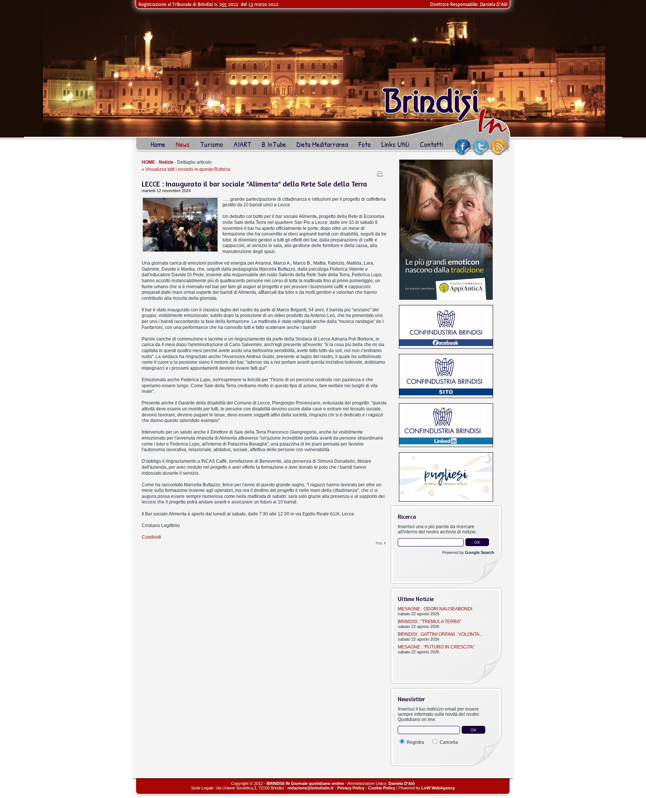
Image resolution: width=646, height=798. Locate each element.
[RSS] (504, 154)
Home (158, 144)
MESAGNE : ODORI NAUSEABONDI (435, 608)
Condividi (151, 537)
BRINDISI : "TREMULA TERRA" (429, 621)
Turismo (211, 144)
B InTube (274, 144)
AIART (242, 144)
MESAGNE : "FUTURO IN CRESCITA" (436, 647)
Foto (365, 144)
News (183, 144)
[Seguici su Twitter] (483, 154)
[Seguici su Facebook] (466, 154)
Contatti (431, 144)
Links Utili (395, 144)
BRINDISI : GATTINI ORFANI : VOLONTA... (440, 634)
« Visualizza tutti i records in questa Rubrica (186, 169)
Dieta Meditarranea (322, 144)
